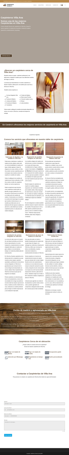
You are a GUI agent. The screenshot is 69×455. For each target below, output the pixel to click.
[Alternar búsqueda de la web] (65, 5)
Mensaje (5, 420)
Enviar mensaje (8, 435)
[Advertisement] (15, 43)
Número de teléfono (8, 413)
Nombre (6, 401)
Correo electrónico (8, 407)
